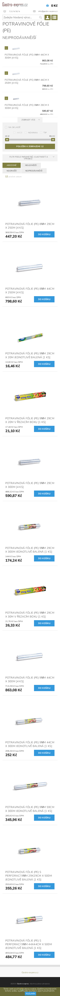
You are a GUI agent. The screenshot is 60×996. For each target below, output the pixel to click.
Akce (19, 132)
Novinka (33, 132)
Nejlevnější (31, 165)
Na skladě (14, 127)
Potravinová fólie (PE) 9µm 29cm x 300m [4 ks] (27, 106)
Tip (45, 132)
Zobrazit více (28, 120)
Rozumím (30, 993)
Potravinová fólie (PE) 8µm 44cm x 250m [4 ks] (27, 81)
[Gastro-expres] (15, 4)
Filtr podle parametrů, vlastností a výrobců (29, 158)
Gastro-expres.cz (30, 973)
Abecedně (11, 165)
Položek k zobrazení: (30, 146)
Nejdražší (12, 171)
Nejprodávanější (33, 171)
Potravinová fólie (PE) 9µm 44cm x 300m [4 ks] (27, 56)
